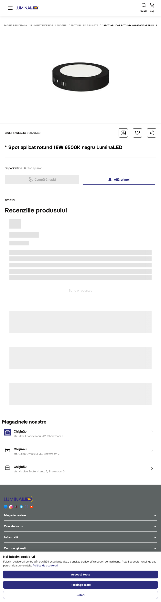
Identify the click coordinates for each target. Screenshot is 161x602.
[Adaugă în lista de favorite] (137, 133)
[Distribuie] (151, 133)
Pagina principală (15, 25)
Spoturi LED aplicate (84, 25)
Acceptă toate (80, 574)
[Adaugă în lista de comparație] (123, 133)
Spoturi (62, 25)
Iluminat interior (41, 25)
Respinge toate (80, 584)
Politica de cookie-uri (45, 565)
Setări (81, 595)
